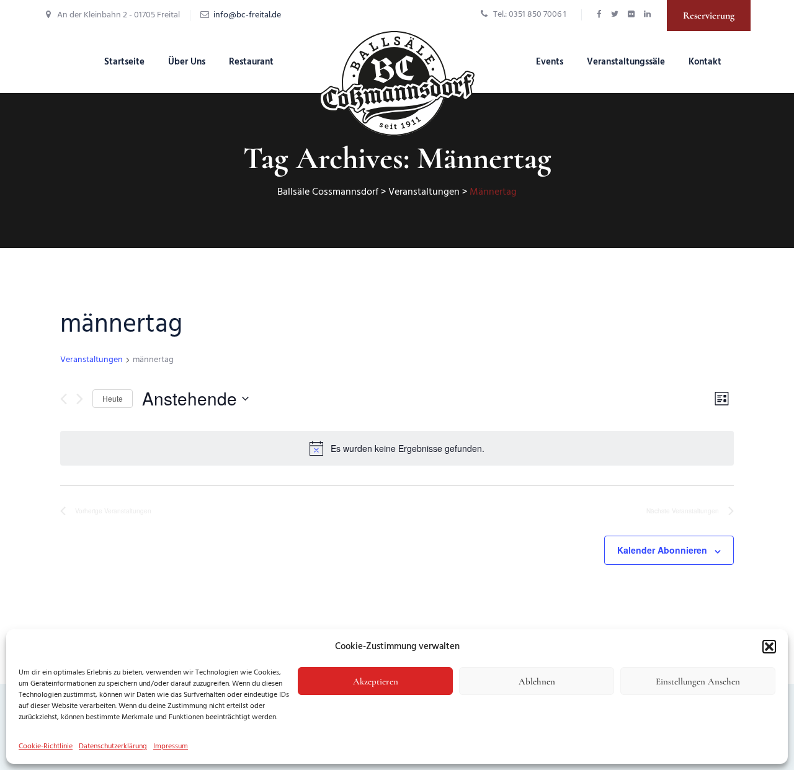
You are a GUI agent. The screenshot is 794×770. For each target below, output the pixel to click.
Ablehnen (537, 681)
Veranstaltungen (91, 360)
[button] (769, 646)
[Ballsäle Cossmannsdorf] (397, 83)
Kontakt (705, 62)
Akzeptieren (375, 681)
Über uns (186, 62)
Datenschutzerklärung (113, 746)
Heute (112, 398)
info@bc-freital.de (247, 15)
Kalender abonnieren (662, 550)
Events (549, 62)
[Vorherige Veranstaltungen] (63, 399)
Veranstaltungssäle (626, 62)
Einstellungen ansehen (698, 681)
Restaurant (251, 62)
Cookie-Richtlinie (46, 746)
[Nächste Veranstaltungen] (79, 399)
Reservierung (708, 15)
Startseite (124, 62)
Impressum (170, 746)
